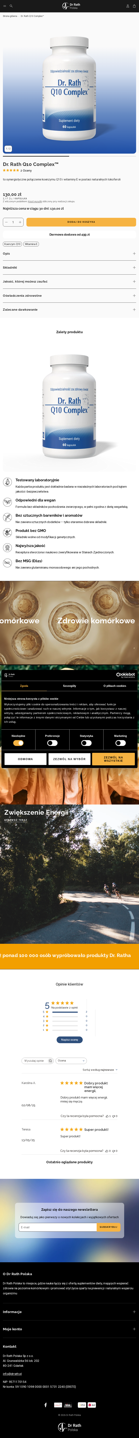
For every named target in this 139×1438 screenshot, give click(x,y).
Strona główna (10, 16)
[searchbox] (34, 1061)
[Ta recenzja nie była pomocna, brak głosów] (113, 1116)
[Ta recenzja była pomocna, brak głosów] (107, 1151)
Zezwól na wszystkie (113, 759)
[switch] (52, 743)
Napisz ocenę (69, 1039)
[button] (5, 6)
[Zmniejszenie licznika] (6, 222)
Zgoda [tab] (24, 685)
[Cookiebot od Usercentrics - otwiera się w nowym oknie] (119, 675)
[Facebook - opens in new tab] (45, 1405)
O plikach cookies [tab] (115, 685)
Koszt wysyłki (35, 201)
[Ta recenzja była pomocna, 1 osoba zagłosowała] (107, 1116)
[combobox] (71, 1061)
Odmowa (25, 759)
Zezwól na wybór (69, 759)
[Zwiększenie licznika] (20, 222)
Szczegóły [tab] (69, 685)
